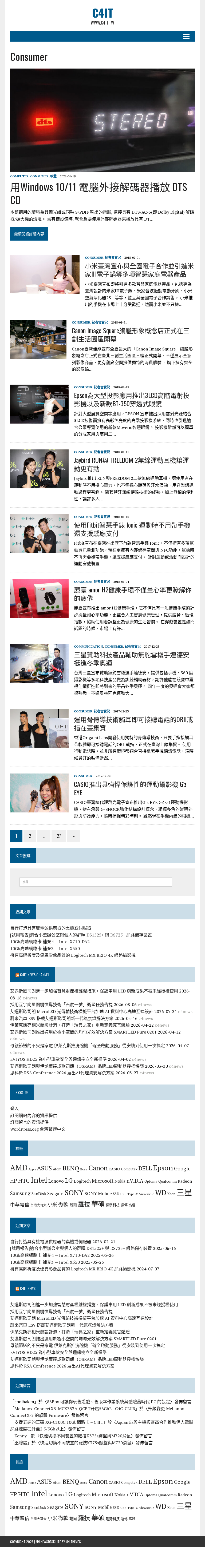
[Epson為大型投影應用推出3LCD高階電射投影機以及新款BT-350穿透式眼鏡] (39, 420)
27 (59, 836)
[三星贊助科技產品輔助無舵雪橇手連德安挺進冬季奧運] (39, 679)
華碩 (98, 1203)
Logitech (82, 1181)
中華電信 (19, 1205)
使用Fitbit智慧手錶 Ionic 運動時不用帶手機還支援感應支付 (132, 529)
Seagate (55, 1193)
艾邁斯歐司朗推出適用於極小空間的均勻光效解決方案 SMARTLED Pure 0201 (83, 1032)
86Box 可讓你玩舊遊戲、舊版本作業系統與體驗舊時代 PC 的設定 (108, 1402)
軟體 (53, 176)
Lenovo (56, 1181)
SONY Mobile (98, 1193)
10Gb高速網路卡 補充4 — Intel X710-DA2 (50, 941)
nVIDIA (135, 1180)
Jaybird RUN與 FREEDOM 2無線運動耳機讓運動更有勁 (131, 464)
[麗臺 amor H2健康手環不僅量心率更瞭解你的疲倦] (39, 614)
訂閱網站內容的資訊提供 (33, 1115)
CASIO (114, 1168)
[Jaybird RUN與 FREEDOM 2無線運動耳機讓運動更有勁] (39, 485)
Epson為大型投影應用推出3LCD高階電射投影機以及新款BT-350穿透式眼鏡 (132, 399)
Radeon (185, 1181)
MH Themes (73, 1541)
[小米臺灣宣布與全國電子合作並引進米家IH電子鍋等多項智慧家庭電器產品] (45, 290)
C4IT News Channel (34, 974)
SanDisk (38, 1193)
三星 (184, 1192)
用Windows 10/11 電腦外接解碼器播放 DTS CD (98, 193)
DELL (145, 1168)
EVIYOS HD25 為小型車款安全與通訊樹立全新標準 (58, 1059)
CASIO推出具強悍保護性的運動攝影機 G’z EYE (130, 788)
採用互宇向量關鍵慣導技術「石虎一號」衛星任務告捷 (61, 1004)
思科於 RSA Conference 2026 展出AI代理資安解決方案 (62, 1073)
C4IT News (28, 1288)
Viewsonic (146, 1194)
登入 (14, 1108)
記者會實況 (113, 258)
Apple (32, 1169)
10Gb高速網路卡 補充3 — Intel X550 (45, 948)
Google (182, 1168)
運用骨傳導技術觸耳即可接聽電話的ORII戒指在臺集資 (133, 723)
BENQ (70, 1168)
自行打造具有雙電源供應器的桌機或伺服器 (50, 928)
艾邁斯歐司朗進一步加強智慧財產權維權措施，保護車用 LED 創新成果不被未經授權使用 (94, 991)
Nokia (120, 1181)
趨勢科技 (113, 1205)
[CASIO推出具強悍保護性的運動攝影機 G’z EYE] (39, 809)
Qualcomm (167, 1181)
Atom (57, 1169)
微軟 (63, 1204)
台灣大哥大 (38, 1205)
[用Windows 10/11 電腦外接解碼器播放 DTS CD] (102, 169)
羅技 (84, 1204)
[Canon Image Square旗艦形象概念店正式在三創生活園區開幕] (38, 355)
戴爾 (73, 1204)
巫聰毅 (20, 1443)
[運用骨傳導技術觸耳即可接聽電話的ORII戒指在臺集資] (39, 744)
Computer (19, 176)
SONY (74, 1192)
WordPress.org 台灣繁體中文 (37, 1129)
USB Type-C (129, 1194)
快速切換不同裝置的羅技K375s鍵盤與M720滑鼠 (85, 1436)
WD (160, 1192)
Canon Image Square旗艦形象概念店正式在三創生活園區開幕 (131, 334)
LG (69, 1180)
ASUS (44, 1168)
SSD (116, 1193)
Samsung (20, 1193)
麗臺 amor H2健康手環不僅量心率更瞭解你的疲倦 (133, 594)
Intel (39, 1180)
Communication (88, 646)
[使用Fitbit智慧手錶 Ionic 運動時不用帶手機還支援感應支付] (39, 549)
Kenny (20, 1436)
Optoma (150, 1181)
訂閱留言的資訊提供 (29, 1122)
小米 (52, 1204)
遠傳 (124, 1205)
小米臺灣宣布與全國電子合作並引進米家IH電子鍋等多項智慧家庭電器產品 (139, 269)
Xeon (171, 1193)
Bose (84, 1169)
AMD (18, 1167)
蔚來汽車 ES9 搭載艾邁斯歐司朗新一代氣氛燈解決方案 (61, 1018)
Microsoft (102, 1181)
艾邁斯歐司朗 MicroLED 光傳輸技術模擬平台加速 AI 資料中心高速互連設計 (81, 1011)
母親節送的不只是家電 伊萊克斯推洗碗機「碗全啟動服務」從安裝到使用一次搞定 (87, 1045)
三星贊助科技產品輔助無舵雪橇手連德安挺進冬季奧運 (131, 658)
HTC (24, 1180)
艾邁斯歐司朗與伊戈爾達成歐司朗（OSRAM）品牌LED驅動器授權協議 (77, 1066)
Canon (98, 1167)
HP (13, 1180)
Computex (129, 1169)
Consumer (39, 176)
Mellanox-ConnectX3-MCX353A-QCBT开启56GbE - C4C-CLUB (74, 1409)
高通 (132, 1205)
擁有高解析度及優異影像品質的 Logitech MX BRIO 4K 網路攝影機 (73, 955)
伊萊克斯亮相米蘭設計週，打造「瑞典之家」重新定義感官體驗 (70, 1025)
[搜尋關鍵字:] (95, 881)
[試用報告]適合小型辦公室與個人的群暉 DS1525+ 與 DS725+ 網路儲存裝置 (81, 935)
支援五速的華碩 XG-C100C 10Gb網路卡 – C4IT (58, 1422)
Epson (163, 1168)
